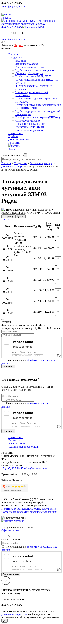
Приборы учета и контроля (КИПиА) (37, 117)
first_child (20, 60)
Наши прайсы (16, 443)
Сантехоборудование (27, 120)
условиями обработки (14, 614)
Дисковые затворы (12, 166)
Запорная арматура (26, 63)
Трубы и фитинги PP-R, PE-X (33, 76)
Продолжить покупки (14, 527)
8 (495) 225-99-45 (11, 2)
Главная (13, 54)
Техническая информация (23, 446)
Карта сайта (49, 508)
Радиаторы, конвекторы (29, 126)
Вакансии (14, 440)
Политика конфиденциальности (20, 508)
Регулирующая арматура (30, 66)
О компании (15, 133)
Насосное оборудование (29, 130)
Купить (20, 216)
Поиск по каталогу (12, 155)
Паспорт (6, 219)
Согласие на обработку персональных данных (29, 511)
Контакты (14, 142)
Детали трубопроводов (29, 73)
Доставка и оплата (19, 139)
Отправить (8, 366)
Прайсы (13, 136)
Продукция (15, 57)
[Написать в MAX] (33, 27)
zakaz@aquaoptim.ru (13, 6)
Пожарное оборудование (30, 123)
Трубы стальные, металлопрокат (34, 70)
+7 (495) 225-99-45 (12, 468)
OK (4, 620)
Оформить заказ (10, 530)
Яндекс (18, 45)
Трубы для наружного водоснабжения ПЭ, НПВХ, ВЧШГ (38, 106)
